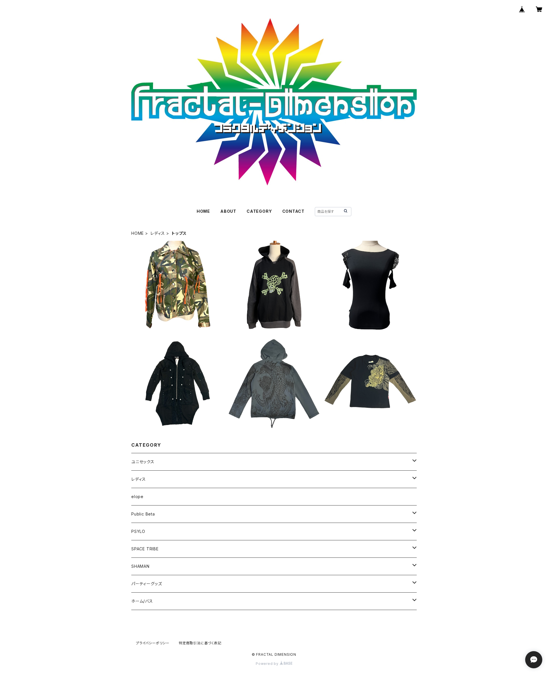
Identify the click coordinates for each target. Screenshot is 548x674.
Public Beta (143, 513)
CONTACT (293, 211)
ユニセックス (142, 461)
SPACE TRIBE (145, 548)
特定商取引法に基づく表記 (200, 643)
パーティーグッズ (146, 583)
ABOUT (228, 211)
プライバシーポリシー (153, 643)
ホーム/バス (142, 601)
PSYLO (138, 531)
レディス (157, 233)
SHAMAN (140, 566)
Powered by (268, 663)
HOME (203, 211)
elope (137, 496)
